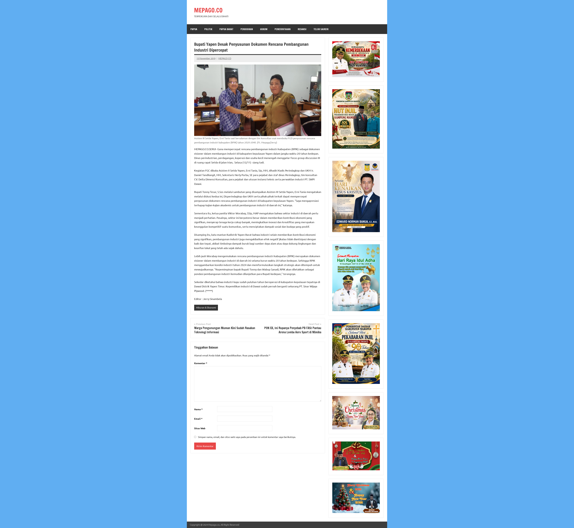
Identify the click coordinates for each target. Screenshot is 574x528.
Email (198, 418)
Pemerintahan (283, 29)
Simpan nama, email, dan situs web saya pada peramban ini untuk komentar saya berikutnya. (247, 436)
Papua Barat (226, 29)
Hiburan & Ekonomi (206, 307)
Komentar (200, 363)
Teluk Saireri (321, 29)
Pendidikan (247, 29)
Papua (193, 29)
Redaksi (302, 29)
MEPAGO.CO (208, 10)
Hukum (263, 29)
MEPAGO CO (224, 58)
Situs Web (199, 428)
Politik (208, 29)
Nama (198, 409)
